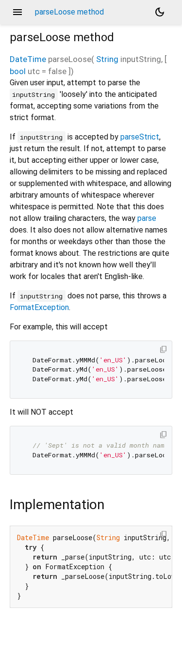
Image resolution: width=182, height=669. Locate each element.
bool (18, 71)
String (107, 59)
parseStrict (139, 136)
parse (146, 218)
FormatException (39, 307)
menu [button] (17, 12)
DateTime (28, 59)
